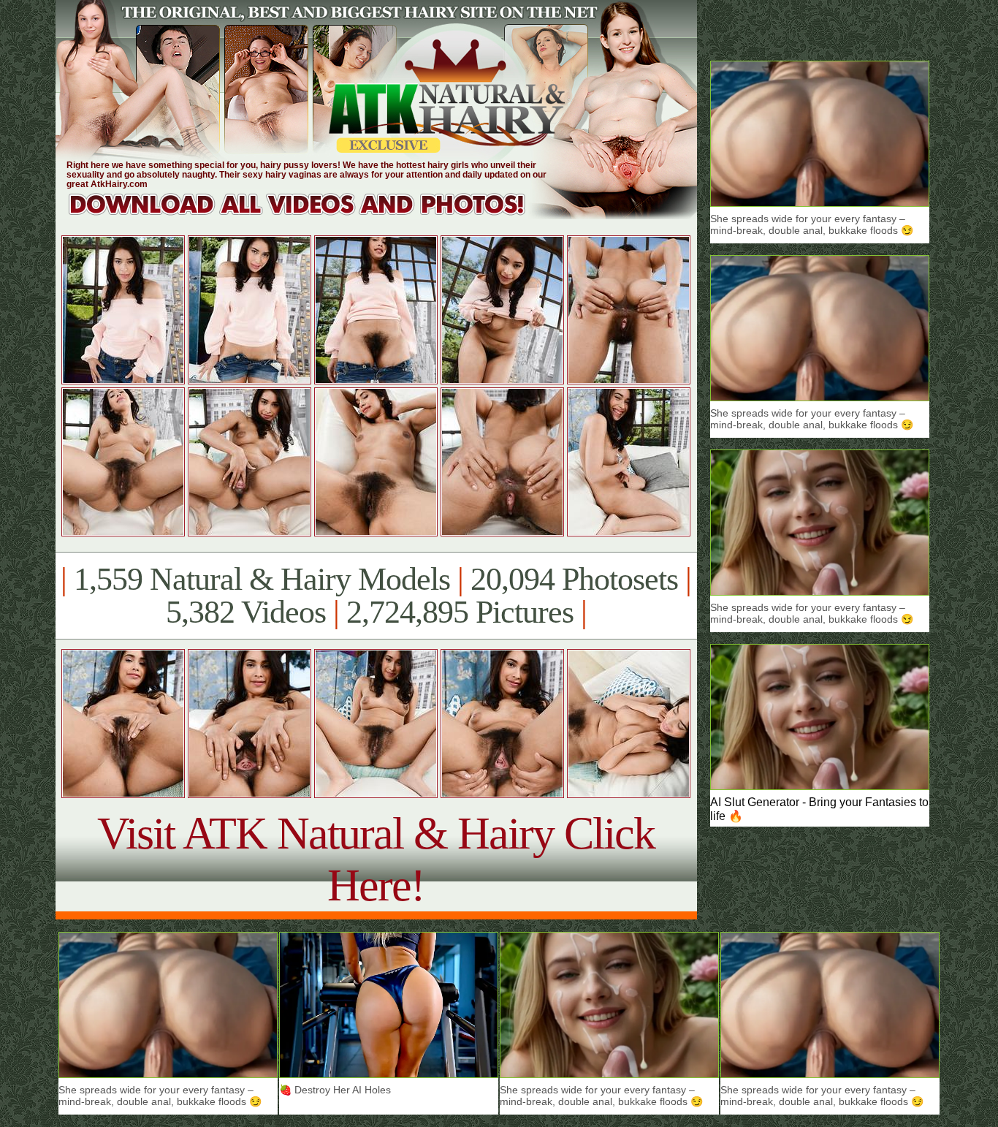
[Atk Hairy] (311, 215)
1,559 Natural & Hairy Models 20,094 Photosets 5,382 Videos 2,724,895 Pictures (376, 596)
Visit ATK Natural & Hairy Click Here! (376, 859)
